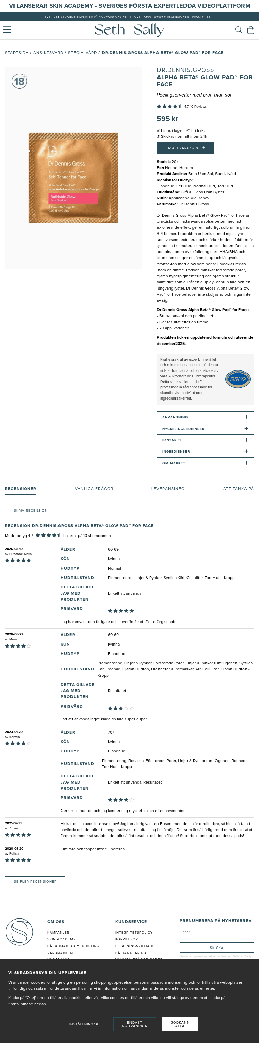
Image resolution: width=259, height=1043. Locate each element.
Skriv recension (31, 510)
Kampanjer (58, 932)
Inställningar (83, 1024)
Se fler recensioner (35, 881)
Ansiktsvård (48, 53)
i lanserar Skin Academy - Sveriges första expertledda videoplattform (131, 6)
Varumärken (60, 953)
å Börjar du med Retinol (76, 946)
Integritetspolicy (134, 932)
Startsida (17, 53)
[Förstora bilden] (73, 168)
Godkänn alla (180, 1024)
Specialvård (82, 53)
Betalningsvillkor (134, 946)
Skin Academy (61, 939)
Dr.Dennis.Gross (185, 70)
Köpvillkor (126, 939)
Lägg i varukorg (185, 147)
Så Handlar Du (130, 953)
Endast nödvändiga (134, 1024)
